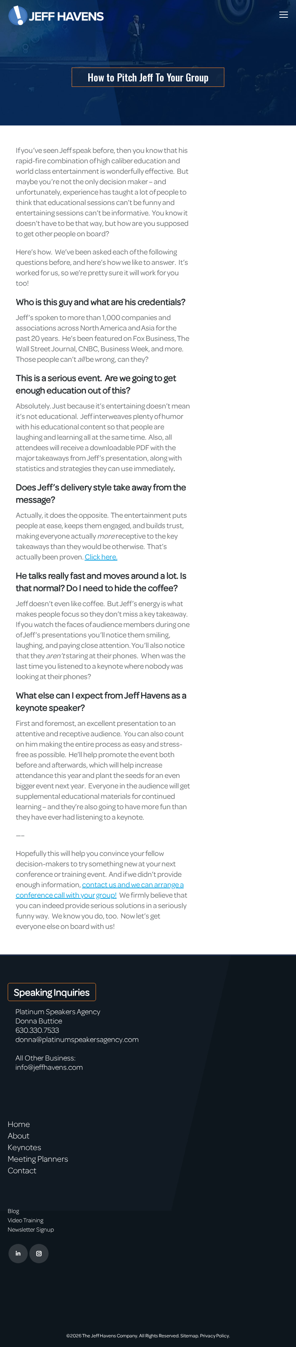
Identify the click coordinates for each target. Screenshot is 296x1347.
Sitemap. (189, 1335)
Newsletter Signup (31, 1229)
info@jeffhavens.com (49, 1067)
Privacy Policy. (215, 1335)
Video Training (25, 1220)
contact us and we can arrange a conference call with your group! (100, 889)
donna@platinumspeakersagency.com (77, 1039)
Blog (13, 1210)
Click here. (101, 556)
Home (19, 1124)
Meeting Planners (38, 1158)
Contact (22, 1170)
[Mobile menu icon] (283, 14)
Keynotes (24, 1147)
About (18, 1135)
